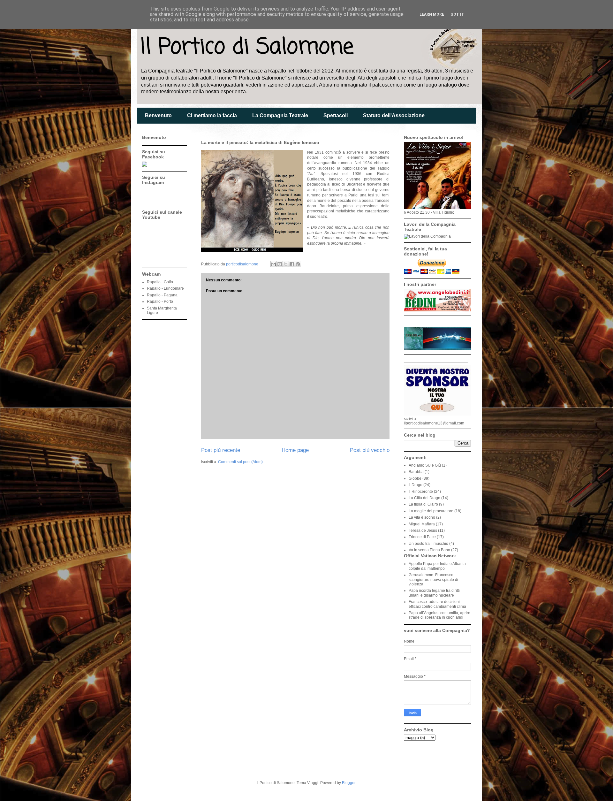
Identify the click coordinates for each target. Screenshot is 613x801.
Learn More (432, 14)
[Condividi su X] (286, 264)
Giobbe (415, 478)
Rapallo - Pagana (162, 295)
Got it (457, 14)
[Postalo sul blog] (279, 264)
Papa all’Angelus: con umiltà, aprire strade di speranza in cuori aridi (439, 615)
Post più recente (220, 450)
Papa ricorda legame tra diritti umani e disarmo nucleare (434, 592)
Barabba (416, 471)
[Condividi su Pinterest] (298, 264)
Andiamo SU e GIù (425, 465)
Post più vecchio (370, 450)
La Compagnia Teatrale (280, 115)
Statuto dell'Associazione (394, 115)
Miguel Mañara (422, 524)
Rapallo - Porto (160, 301)
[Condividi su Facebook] (292, 264)
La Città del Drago (424, 498)
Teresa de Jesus (423, 530)
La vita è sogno (422, 517)
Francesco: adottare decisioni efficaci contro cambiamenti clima (437, 603)
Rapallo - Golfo (160, 282)
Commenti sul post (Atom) (240, 462)
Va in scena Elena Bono (429, 550)
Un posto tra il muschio (428, 543)
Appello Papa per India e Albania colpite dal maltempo (437, 565)
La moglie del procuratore (431, 511)
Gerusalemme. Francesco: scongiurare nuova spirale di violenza (433, 579)
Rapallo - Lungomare (165, 288)
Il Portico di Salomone (246, 47)
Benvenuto (158, 115)
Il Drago (415, 485)
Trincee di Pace (422, 537)
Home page (295, 450)
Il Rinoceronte (421, 491)
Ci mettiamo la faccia (212, 115)
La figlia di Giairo (423, 504)
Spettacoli (335, 115)
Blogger (348, 783)
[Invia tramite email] (273, 264)
